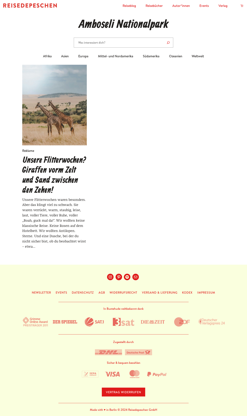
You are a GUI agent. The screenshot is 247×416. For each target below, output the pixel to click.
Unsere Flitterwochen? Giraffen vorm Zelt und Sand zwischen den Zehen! (54, 175)
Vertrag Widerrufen (123, 392)
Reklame (28, 150)
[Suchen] (168, 43)
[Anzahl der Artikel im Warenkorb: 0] (242, 6)
